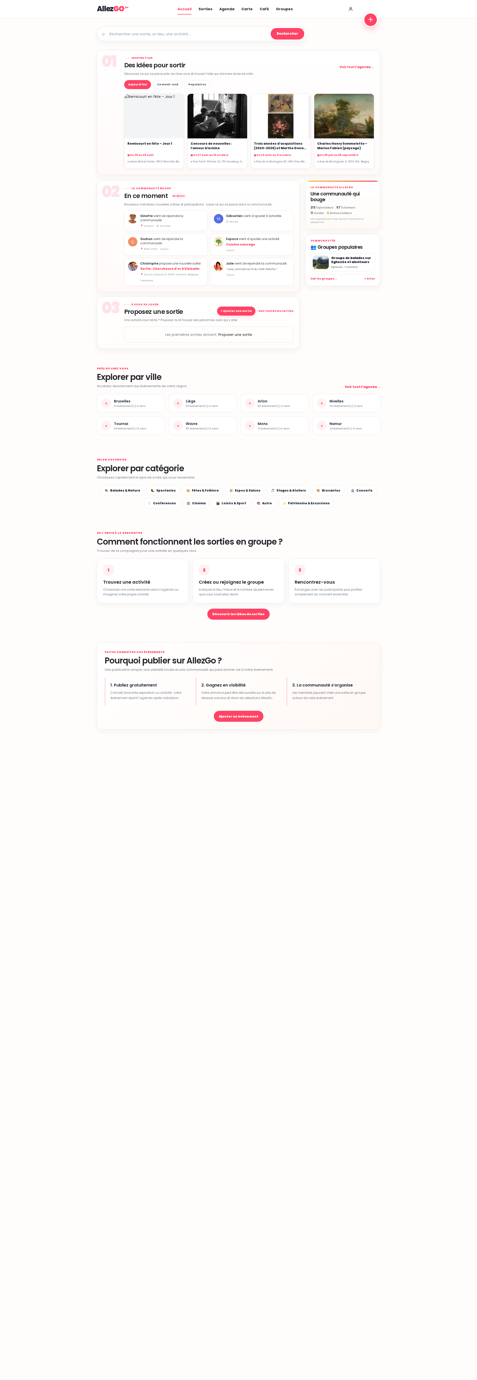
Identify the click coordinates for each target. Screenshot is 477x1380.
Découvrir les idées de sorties (238, 614)
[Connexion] (350, 9)
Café (264, 9)
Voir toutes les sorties (275, 311)
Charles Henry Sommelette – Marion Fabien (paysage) (342, 145)
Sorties (205, 9)
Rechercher (287, 33)
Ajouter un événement (238, 716)
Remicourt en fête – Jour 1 (149, 143)
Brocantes (328, 490)
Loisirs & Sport (231, 503)
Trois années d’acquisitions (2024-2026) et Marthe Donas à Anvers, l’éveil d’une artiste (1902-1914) (279, 150)
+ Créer (369, 279)
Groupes (284, 9)
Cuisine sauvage (240, 244)
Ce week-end (167, 84)
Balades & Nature (122, 490)
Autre (264, 503)
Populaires (197, 84)
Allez (110, 9)
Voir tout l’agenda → (357, 67)
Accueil (185, 9)
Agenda (226, 9)
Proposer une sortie (235, 334)
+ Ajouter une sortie (236, 311)
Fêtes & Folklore (202, 490)
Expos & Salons (244, 490)
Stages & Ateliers (288, 490)
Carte (247, 9)
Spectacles (163, 490)
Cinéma (196, 503)
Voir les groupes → (323, 279)
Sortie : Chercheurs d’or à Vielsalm (169, 269)
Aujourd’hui (137, 84)
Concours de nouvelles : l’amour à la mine (211, 145)
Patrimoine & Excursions (306, 503)
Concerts (362, 490)
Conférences (161, 503)
